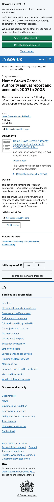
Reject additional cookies (27, 45)
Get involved (8, 431)
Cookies (23, 443)
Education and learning (13, 343)
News (5, 400)
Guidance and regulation (14, 405)
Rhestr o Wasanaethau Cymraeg (18, 454)
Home (4, 66)
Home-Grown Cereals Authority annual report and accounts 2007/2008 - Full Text (30, 144)
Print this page (13, 225)
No (41, 265)
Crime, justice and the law (15, 328)
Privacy (13, 443)
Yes (30, 265)
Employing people (11, 348)
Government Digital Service (16, 458)
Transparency (9, 421)
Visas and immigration (13, 374)
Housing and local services (15, 358)
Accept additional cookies (27, 38)
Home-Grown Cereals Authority (16, 116)
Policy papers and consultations (18, 416)
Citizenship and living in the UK (17, 323)
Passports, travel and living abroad (19, 369)
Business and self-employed (16, 313)
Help (4, 443)
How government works (14, 426)
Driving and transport (13, 338)
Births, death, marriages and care (19, 308)
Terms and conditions (13, 451)
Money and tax (9, 363)
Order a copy (19, 160)
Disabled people (10, 333)
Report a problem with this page (27, 275)
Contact (33, 447)
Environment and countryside (17, 353)
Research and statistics (14, 411)
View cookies (27, 51)
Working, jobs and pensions (16, 379)
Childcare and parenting (14, 318)
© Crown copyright (27, 495)
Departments (9, 395)
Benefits (6, 303)
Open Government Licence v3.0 (18, 471)
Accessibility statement (14, 447)
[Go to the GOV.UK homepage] (12, 59)
